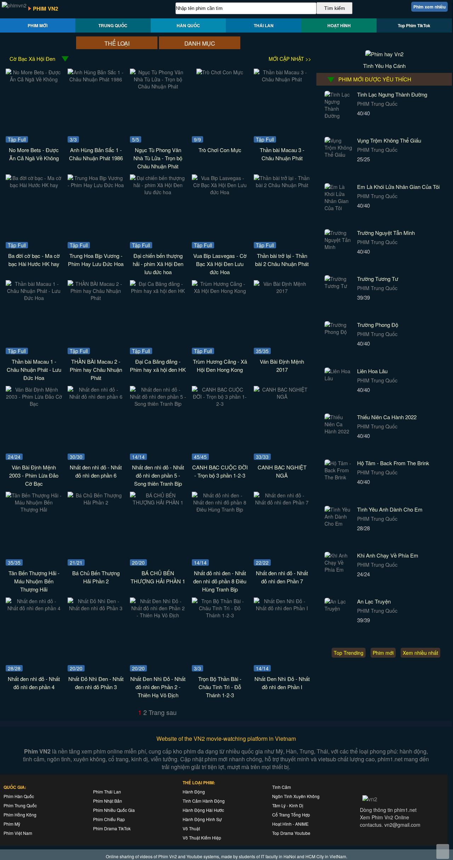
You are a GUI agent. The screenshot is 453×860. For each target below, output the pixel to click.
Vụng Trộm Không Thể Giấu (389, 140)
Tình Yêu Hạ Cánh (384, 65)
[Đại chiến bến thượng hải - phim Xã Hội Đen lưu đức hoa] (158, 192)
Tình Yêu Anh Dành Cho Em (390, 509)
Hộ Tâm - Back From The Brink (393, 463)
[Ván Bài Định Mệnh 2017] (282, 290)
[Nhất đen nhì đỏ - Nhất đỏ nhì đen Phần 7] (282, 502)
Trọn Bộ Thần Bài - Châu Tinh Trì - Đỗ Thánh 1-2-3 (219, 687)
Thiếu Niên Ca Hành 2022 (387, 417)
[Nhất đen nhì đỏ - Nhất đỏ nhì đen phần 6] (96, 396)
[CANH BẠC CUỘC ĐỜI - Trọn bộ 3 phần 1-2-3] (220, 403)
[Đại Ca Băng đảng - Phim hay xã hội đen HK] (158, 290)
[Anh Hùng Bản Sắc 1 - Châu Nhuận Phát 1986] (96, 79)
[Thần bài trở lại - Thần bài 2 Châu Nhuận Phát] (282, 185)
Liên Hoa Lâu (372, 371)
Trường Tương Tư (377, 278)
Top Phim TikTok (414, 25)
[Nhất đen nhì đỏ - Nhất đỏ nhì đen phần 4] (34, 608)
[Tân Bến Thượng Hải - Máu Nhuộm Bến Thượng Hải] (34, 509)
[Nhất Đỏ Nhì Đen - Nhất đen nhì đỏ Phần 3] (96, 608)
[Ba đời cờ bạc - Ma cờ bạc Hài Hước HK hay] (34, 185)
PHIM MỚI (37, 25)
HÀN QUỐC (188, 25)
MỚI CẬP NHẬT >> (290, 58)
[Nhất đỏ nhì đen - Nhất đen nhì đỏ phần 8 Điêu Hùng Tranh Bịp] (220, 509)
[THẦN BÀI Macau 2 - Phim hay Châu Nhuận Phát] (96, 297)
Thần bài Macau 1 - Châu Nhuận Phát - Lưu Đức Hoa (34, 369)
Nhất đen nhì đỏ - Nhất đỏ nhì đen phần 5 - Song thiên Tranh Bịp (158, 475)
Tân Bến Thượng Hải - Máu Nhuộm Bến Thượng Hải (33, 581)
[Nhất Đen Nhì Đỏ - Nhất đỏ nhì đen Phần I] (282, 608)
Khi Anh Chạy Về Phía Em (387, 555)
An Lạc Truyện (374, 601)
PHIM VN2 (45, 8)
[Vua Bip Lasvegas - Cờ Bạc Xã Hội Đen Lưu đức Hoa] (220, 192)
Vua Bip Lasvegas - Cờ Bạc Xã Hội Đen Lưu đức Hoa (220, 264)
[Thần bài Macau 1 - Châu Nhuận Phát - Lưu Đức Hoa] (34, 297)
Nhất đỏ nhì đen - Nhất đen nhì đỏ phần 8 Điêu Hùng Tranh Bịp (219, 581)
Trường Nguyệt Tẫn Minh (386, 232)
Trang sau (163, 712)
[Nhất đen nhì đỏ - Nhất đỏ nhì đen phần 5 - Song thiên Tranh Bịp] (158, 403)
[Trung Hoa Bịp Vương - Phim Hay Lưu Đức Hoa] (96, 185)
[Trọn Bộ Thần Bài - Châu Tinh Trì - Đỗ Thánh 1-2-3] (220, 615)
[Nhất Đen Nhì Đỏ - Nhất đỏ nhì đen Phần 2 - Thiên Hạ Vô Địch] (158, 615)
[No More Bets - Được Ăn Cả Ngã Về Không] (34, 79)
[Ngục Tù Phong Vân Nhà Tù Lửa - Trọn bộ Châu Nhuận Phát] (158, 86)
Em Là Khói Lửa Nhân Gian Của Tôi (398, 186)
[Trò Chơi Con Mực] (219, 72)
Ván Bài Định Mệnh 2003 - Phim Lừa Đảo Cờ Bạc (33, 475)
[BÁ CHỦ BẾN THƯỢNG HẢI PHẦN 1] (158, 502)
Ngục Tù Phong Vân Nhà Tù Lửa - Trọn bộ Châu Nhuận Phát (157, 158)
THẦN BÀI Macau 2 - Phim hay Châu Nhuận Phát (96, 369)
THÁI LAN (264, 25)
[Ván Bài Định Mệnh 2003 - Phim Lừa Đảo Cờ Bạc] (34, 403)
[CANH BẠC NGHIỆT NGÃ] (282, 396)
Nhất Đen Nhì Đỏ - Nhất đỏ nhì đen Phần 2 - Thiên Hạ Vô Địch (157, 687)
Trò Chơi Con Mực (220, 150)
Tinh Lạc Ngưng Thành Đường (392, 94)
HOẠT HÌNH (339, 25)
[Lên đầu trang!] (442, 851)
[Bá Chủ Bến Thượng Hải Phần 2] (96, 502)
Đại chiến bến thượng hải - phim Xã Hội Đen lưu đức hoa (158, 264)
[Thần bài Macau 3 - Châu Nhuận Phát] (282, 79)
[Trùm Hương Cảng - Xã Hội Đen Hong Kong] (220, 290)
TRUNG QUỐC (112, 25)
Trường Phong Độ (377, 324)
